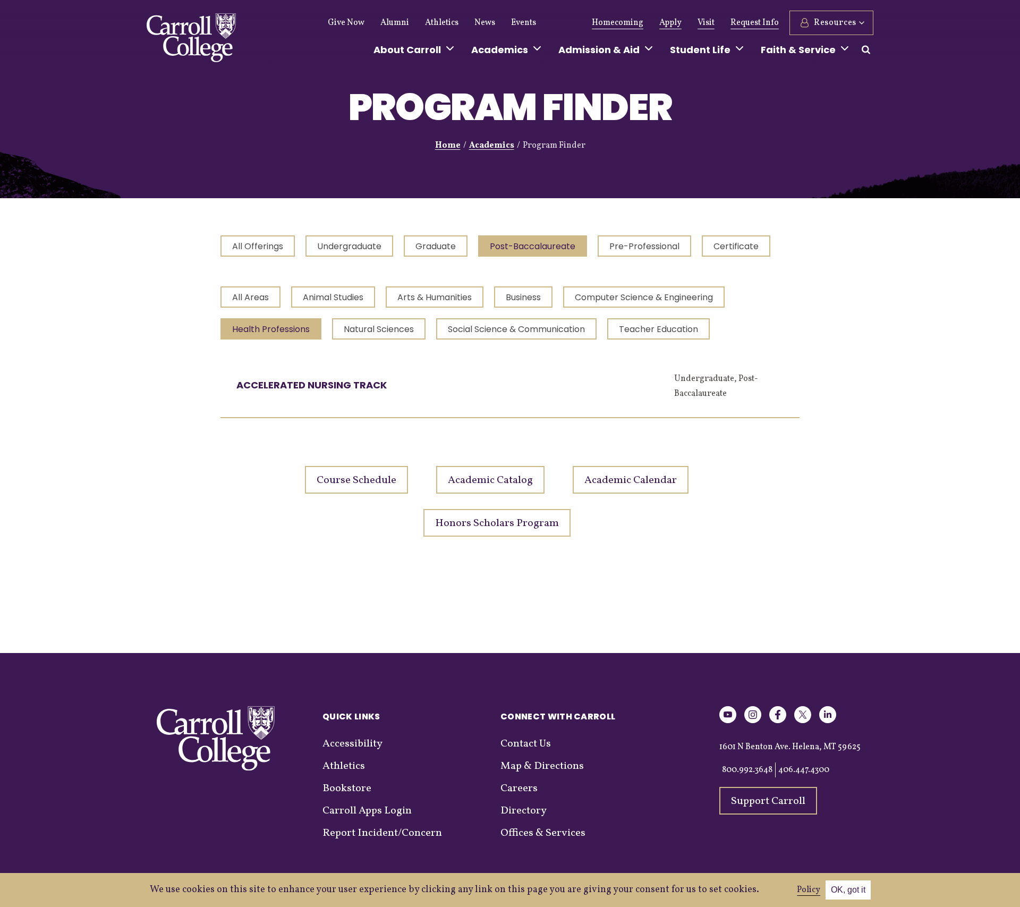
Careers (519, 788)
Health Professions (271, 329)
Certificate (736, 246)
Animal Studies (333, 297)
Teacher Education (658, 329)
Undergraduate (349, 246)
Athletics (441, 23)
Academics (491, 145)
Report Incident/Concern (382, 833)
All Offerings (257, 246)
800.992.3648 (747, 770)
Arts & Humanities (434, 297)
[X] (802, 721)
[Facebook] (777, 721)
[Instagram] (752, 721)
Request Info (754, 23)
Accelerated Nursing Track (311, 385)
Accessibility (352, 743)
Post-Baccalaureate (532, 246)
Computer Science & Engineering (644, 297)
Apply (670, 23)
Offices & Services (542, 833)
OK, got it (848, 889)
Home (448, 145)
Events (523, 23)
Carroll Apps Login (367, 810)
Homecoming (617, 23)
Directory (523, 810)
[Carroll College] (191, 40)
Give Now (346, 23)
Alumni (394, 23)
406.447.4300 (803, 770)
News (484, 23)
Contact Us (525, 743)
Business (523, 297)
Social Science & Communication (516, 329)
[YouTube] (727, 721)
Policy (808, 890)
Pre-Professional (644, 246)
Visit (706, 23)
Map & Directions (542, 766)
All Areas (250, 297)
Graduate (435, 246)
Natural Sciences (379, 329)
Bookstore (346, 788)
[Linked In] (827, 721)
